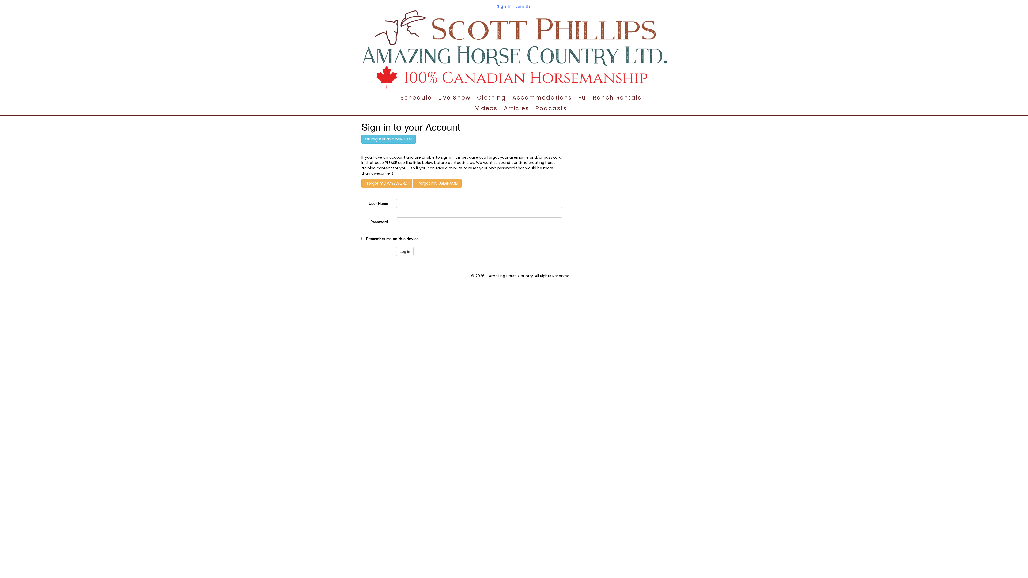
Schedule (416, 97)
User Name (378, 203)
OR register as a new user (388, 139)
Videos (486, 108)
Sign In (504, 6)
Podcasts (551, 108)
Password (379, 222)
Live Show (454, 97)
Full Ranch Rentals (609, 97)
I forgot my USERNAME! (437, 183)
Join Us (523, 6)
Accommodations (542, 97)
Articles (516, 108)
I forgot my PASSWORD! (387, 183)
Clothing (491, 97)
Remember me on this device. (393, 238)
